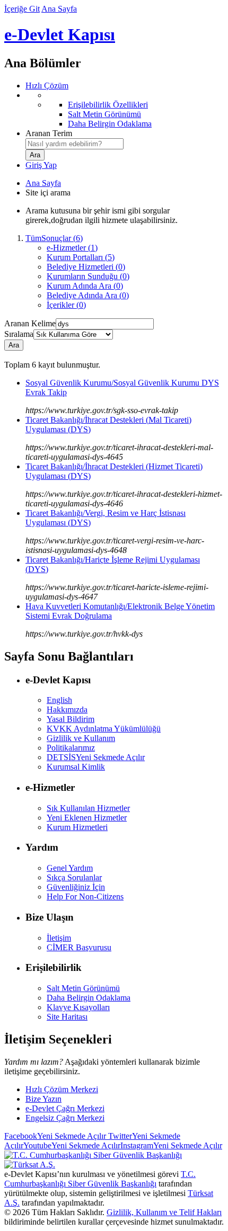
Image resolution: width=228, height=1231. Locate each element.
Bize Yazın (43, 1098)
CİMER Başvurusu (79, 947)
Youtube (71, 1145)
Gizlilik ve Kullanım (81, 738)
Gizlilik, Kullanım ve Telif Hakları (164, 1212)
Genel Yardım (70, 867)
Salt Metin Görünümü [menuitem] (104, 114)
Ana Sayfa (59, 8)
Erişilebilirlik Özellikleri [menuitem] (108, 104)
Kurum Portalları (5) (81, 257)
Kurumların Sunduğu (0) (88, 276)
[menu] (124, 110)
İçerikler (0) (66, 304)
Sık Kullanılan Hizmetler (88, 808)
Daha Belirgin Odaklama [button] (88, 997)
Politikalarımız (71, 747)
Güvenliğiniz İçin (76, 886)
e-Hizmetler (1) (72, 247)
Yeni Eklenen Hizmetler (87, 817)
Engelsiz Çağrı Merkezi (64, 1117)
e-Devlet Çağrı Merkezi (64, 1108)
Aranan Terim (48, 133)
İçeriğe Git (22, 8)
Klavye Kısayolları (78, 1007)
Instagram (171, 1145)
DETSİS (96, 757)
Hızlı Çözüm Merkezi (61, 1089)
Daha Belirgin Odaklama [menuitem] (110, 123)
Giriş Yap (41, 165)
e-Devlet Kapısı (59, 34)
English (59, 699)
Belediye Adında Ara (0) (88, 295)
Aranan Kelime (30, 323)
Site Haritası (67, 1016)
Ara (13, 345)
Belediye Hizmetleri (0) (86, 266)
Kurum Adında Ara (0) (85, 285)
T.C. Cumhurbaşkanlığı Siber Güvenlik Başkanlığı (100, 1179)
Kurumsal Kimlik (76, 766)
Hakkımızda (67, 709)
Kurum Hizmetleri (77, 827)
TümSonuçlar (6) (54, 238)
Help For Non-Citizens (85, 896)
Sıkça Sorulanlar (74, 877)
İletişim (59, 937)
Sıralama (18, 333)
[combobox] (74, 143)
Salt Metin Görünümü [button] (83, 988)
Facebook (55, 1135)
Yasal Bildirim (70, 719)
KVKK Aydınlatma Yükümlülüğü (104, 728)
